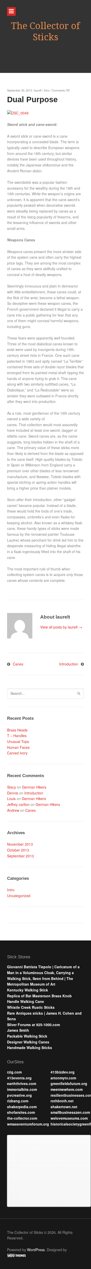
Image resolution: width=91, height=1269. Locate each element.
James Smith (18, 1030)
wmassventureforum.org (28, 1124)
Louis (11, 798)
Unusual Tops (18, 741)
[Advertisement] (53, 1170)
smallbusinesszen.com (70, 1112)
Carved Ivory (17, 752)
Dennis (12, 792)
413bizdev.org (63, 1072)
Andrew (13, 810)
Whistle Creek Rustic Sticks (31, 1007)
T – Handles (17, 735)
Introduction (68, 663)
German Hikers (34, 787)
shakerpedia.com (22, 1106)
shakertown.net (64, 1106)
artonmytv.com (63, 1077)
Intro (46, 90)
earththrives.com (21, 1083)
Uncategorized (18, 895)
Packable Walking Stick (27, 1036)
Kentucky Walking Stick (27, 989)
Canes (18, 663)
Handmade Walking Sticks (29, 1047)
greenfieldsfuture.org (69, 1083)
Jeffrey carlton (18, 804)
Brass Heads (17, 729)
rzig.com (14, 1072)
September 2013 (20, 855)
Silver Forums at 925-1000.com (33, 1024)
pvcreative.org (19, 1095)
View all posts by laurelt (61, 627)
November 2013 (20, 844)
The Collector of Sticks (45, 31)
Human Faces (18, 747)
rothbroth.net (62, 1100)
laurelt (37, 90)
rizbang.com (17, 1100)
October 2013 (18, 850)
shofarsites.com (21, 1112)
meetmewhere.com (67, 1089)
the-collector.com (22, 1118)
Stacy (11, 787)
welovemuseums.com (69, 1118)
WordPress (36, 1249)
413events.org (19, 1077)
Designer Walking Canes (28, 1041)
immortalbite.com (22, 1089)
